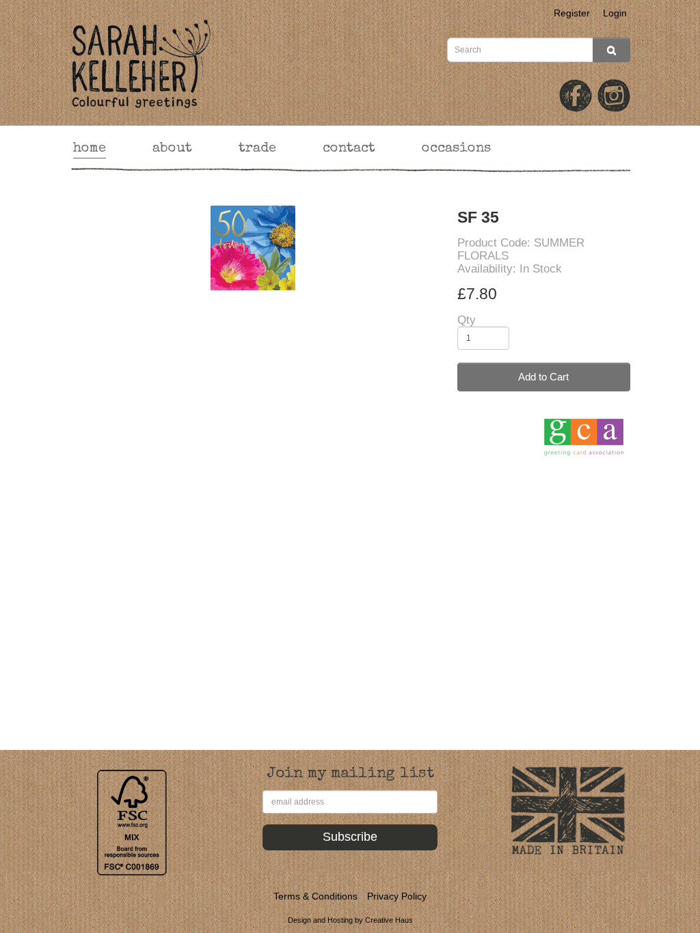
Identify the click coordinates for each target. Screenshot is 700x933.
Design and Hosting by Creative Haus (350, 920)
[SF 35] (253, 248)
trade (257, 149)
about (172, 149)
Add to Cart (543, 376)
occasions (456, 149)
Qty (466, 320)
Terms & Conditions (315, 896)
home (89, 149)
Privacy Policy (397, 896)
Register (572, 13)
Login (615, 13)
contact (349, 149)
